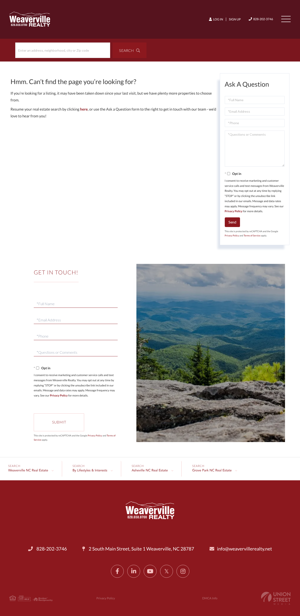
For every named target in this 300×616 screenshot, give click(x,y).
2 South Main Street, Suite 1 (141, 549)
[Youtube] (150, 571)
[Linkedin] (133, 571)
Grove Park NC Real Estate (212, 470)
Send (232, 222)
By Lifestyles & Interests (90, 470)
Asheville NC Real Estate (150, 470)
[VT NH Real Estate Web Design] (276, 598)
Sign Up (235, 19)
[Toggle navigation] (286, 19)
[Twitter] (166, 571)
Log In (218, 19)
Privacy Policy (234, 211)
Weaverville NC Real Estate (28, 470)
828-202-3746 (263, 19)
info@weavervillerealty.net (244, 549)
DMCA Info (210, 598)
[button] (129, 50)
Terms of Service (252, 235)
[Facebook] (117, 571)
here (84, 109)
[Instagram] (182, 571)
